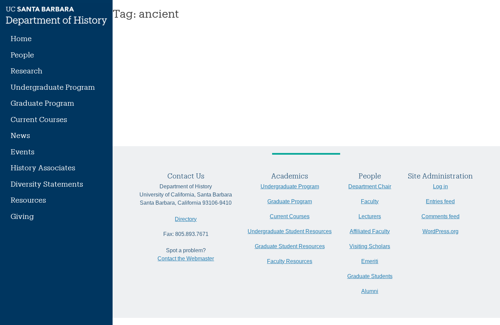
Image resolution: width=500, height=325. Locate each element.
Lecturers (370, 216)
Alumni (369, 291)
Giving (22, 216)
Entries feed (440, 201)
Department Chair (369, 186)
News (20, 135)
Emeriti (369, 261)
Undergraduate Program (53, 87)
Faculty (370, 201)
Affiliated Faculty (370, 231)
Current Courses (39, 119)
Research (27, 70)
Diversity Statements (47, 183)
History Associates (43, 167)
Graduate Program (42, 103)
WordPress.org (440, 231)
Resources (28, 199)
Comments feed (440, 216)
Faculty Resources (289, 261)
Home (21, 38)
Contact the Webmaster (185, 258)
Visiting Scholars (369, 246)
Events (22, 151)
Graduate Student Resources (290, 246)
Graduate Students (370, 276)
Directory (186, 219)
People (22, 54)
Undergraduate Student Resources (290, 231)
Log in (440, 186)
